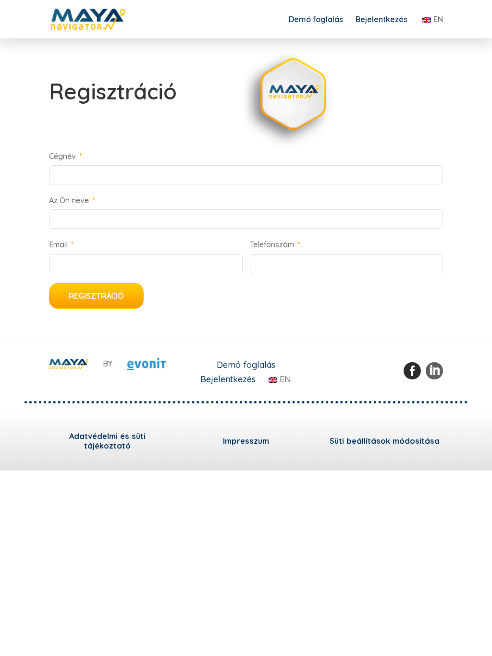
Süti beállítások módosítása (385, 441)
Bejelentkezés (381, 20)
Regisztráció (96, 296)
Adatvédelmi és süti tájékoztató (107, 440)
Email (58, 244)
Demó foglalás (316, 20)
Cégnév (62, 156)
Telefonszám (272, 244)
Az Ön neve (69, 200)
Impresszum (246, 441)
